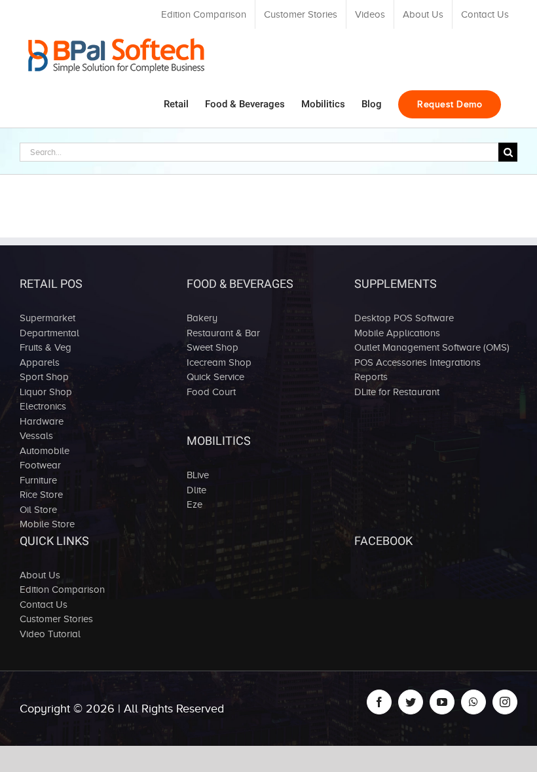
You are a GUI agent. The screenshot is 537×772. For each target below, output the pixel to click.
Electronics (43, 406)
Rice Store (41, 494)
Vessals (36, 435)
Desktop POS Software (404, 318)
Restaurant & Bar (223, 333)
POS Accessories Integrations (417, 362)
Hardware (42, 421)
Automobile (44, 451)
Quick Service (215, 377)
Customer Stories (56, 619)
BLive (198, 475)
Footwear (40, 465)
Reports (371, 377)
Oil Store (38, 509)
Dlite (196, 490)
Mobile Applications (397, 333)
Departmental (49, 333)
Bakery (202, 318)
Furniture (38, 480)
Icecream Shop (219, 362)
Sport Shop (44, 377)
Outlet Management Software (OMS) (431, 347)
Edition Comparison (62, 589)
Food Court (211, 392)
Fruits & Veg (45, 347)
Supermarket (47, 318)
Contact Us (43, 604)
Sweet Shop (212, 347)
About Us (40, 575)
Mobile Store (47, 524)
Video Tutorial (50, 634)
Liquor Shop (46, 392)
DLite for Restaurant (396, 392)
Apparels (40, 362)
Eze (194, 504)
